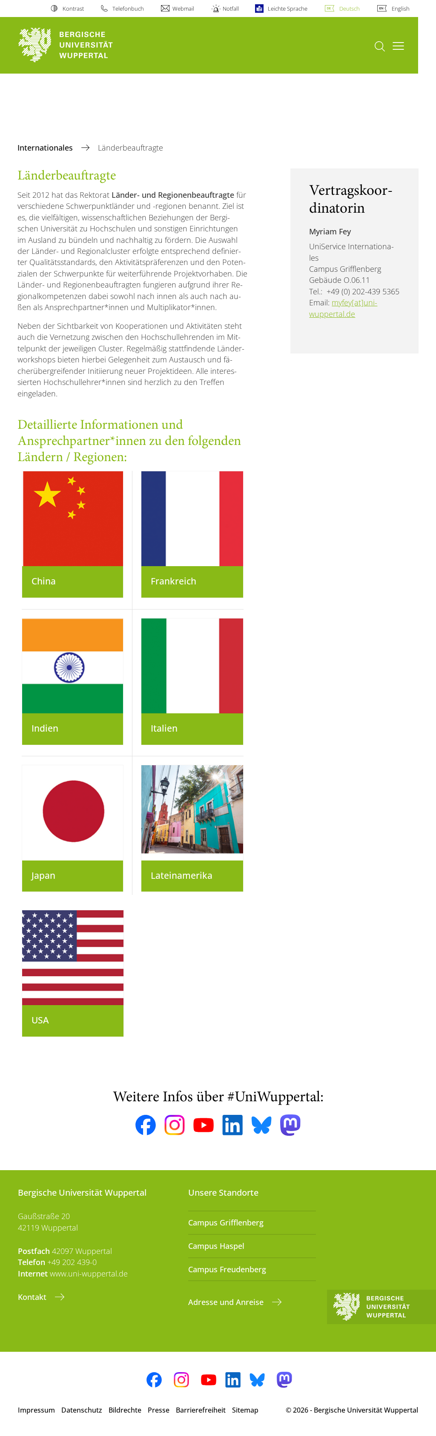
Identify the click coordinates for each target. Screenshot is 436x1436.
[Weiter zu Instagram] (174, 1125)
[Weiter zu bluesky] (261, 1125)
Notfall (231, 8)
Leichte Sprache (287, 8)
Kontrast (73, 8)
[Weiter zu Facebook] (145, 1125)
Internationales (46, 147)
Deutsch (349, 8)
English (401, 8)
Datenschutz (81, 1410)
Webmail (183, 8)
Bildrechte (125, 1410)
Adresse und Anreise (227, 1302)
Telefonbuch (128, 8)
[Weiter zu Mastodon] (290, 1125)
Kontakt (33, 1297)
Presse (158, 1410)
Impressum (36, 1410)
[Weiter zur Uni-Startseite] (81, 45)
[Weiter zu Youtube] (203, 1125)
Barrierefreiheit (201, 1410)
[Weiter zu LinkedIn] (232, 1125)
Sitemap (245, 1410)
